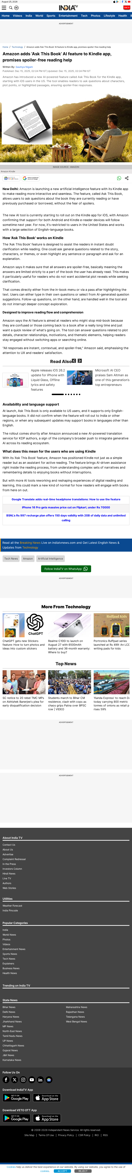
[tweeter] (14, 1079)
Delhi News (9, 1011)
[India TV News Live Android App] (16, 1098)
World (39, 15)
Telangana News (75, 1016)
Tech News (11, 558)
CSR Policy (84, 1135)
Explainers (8, 963)
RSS (105, 1135)
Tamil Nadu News (12, 1035)
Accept (62, 1171)
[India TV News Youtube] (129, 2)
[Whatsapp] (119, 178)
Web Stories (9, 887)
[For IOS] (47, 1118)
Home (5, 15)
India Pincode (10, 910)
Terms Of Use (46, 1135)
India (29, 15)
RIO (97, 1135)
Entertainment (68, 15)
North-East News (12, 1031)
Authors (7, 883)
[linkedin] (40, 1079)
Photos (95, 15)
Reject (83, 1171)
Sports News (10, 953)
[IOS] (114, 2)
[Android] (117, 2)
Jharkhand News (12, 1021)
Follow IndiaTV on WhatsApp (63, 569)
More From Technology (66, 606)
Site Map (29, 1135)
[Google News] (11, 178)
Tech (84, 15)
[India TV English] (68, 8)
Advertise (8, 854)
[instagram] (23, 1079)
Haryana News (11, 1016)
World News (9, 934)
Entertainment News (14, 949)
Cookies (11, 1166)
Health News (10, 973)
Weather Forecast (12, 905)
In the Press (9, 863)
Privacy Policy (66, 1135)
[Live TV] (126, 7)
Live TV (7, 878)
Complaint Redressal (14, 859)
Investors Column (12, 868)
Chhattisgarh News (13, 1045)
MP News (8, 1026)
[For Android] (16, 1118)
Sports (51, 15)
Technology (17, 47)
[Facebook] (6, 1079)
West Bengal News (76, 1021)
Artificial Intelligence (50, 558)
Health (122, 15)
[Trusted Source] (30, 178)
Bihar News (9, 1007)
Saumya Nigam (24, 66)
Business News (11, 968)
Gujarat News (10, 1050)
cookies (44, 1171)
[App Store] (47, 1098)
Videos (17, 15)
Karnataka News (12, 1059)
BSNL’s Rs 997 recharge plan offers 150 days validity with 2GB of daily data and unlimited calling (66, 518)
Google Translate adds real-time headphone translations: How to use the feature (66, 499)
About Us (8, 849)
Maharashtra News (76, 1007)
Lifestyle (109, 15)
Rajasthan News (75, 1011)
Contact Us (9, 844)
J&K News (8, 1055)
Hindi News (9, 873)
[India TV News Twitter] (126, 2)
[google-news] (49, 1079)
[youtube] (31, 1079)
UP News (8, 1040)
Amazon (28, 558)
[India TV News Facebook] (122, 2)
